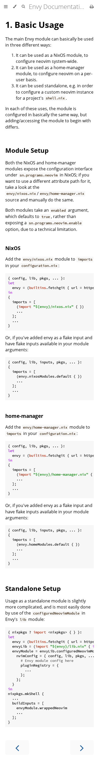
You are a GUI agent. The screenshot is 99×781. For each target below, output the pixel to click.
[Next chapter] (82, 747)
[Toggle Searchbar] (23, 6)
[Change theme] (14, 6)
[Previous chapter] (17, 747)
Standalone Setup (33, 588)
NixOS (12, 248)
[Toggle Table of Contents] (5, 6)
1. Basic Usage (34, 24)
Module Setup (27, 150)
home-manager (24, 416)
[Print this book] (91, 6)
